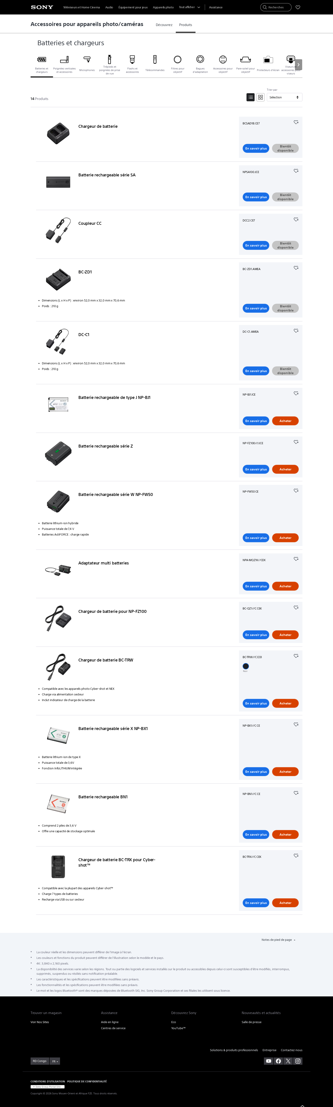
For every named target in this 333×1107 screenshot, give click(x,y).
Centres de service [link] (113, 1028)
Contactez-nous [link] (291, 1050)
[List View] (250, 97)
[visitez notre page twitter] (288, 1061)
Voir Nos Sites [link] (40, 1022)
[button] (298, 64)
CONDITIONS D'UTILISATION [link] (48, 1081)
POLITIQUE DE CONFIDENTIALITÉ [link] (87, 1081)
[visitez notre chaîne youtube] (268, 1061)
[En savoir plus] (58, 134)
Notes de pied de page (277, 940)
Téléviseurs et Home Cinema (81, 7)
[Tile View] (260, 97)
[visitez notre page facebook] (278, 1061)
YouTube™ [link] (178, 1028)
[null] (296, 121)
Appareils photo (163, 7)
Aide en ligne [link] (109, 1022)
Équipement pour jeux (132, 7)
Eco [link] (173, 1022)
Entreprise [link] (269, 1050)
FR (53, 1061)
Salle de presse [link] (251, 1022)
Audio (109, 7)
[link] (164, 25)
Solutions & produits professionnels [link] (234, 1050)
